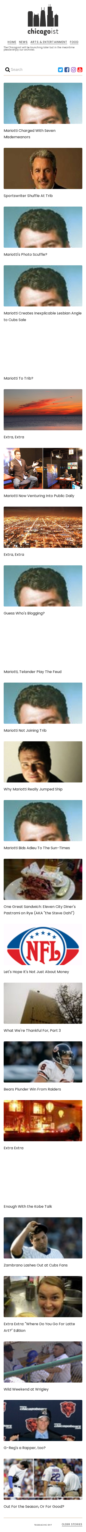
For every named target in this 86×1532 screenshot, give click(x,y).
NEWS (23, 42)
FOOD (74, 42)
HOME (12, 42)
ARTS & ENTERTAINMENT (49, 42)
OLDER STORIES (72, 1524)
